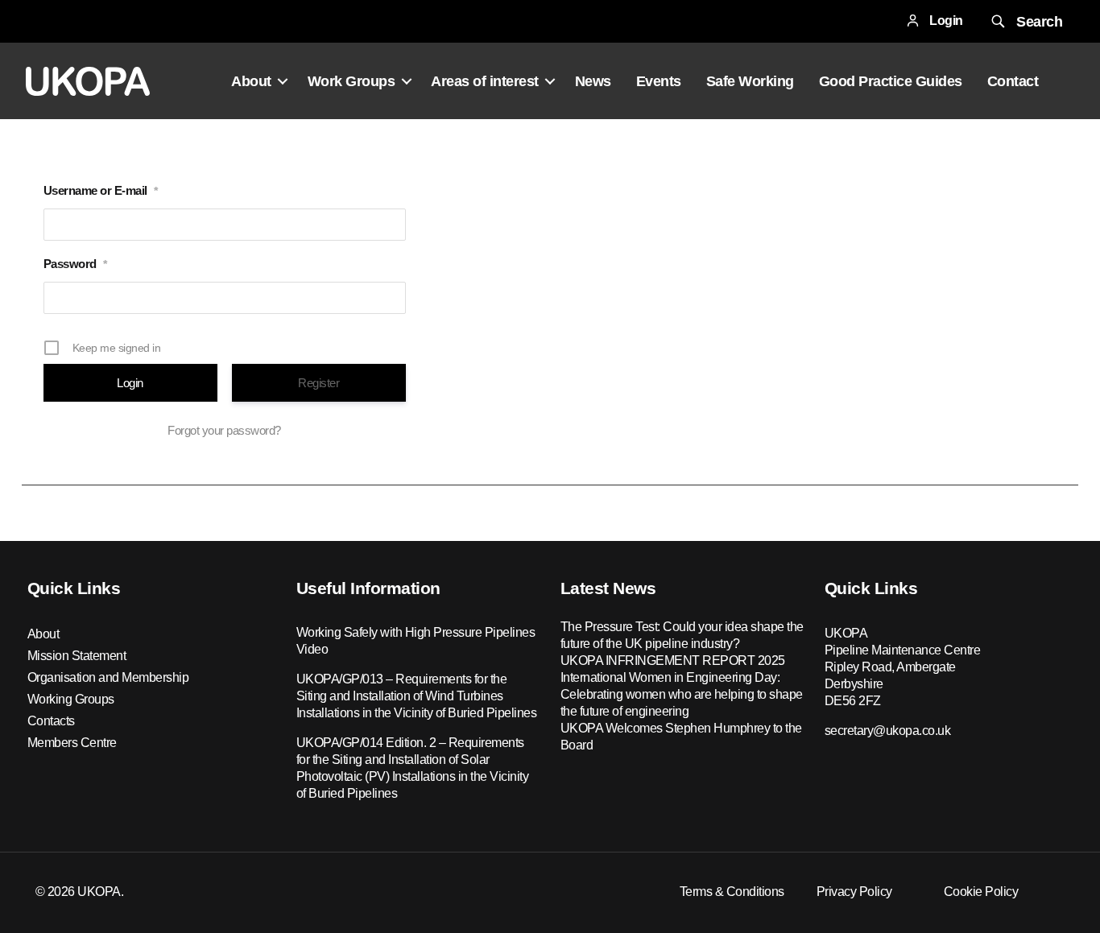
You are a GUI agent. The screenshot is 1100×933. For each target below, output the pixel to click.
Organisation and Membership (108, 677)
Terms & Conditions (732, 891)
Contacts (51, 721)
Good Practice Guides (890, 81)
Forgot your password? (224, 430)
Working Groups (70, 699)
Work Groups (351, 81)
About (251, 81)
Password (75, 263)
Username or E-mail (100, 190)
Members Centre (72, 742)
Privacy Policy (854, 891)
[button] (1025, 21)
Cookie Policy (981, 891)
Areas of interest (485, 81)
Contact (1013, 81)
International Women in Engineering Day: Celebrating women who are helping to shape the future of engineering (681, 694)
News (593, 81)
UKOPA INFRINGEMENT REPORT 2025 (672, 660)
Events (658, 81)
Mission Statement (76, 656)
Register (318, 383)
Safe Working (750, 81)
